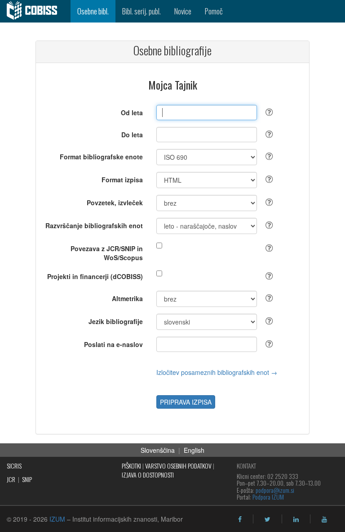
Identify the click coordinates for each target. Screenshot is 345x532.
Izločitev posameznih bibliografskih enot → (216, 372)
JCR (11, 479)
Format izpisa (122, 179)
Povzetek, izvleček (115, 202)
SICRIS (14, 465)
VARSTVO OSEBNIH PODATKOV (178, 465)
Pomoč (214, 11)
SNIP (27, 479)
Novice (182, 11)
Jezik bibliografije (115, 321)
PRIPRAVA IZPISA (186, 401)
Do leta (132, 134)
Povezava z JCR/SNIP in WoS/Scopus (107, 253)
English (194, 450)
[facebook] (240, 519)
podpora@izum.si (275, 490)
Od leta (132, 112)
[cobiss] (35, 11)
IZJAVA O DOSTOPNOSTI (148, 474)
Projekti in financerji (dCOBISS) (95, 276)
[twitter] (267, 519)
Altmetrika (127, 298)
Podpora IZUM (268, 496)
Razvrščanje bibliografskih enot (94, 225)
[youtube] (324, 519)
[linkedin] (296, 519)
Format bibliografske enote (101, 156)
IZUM (57, 518)
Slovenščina (158, 450)
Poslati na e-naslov (113, 344)
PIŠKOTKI (131, 465)
